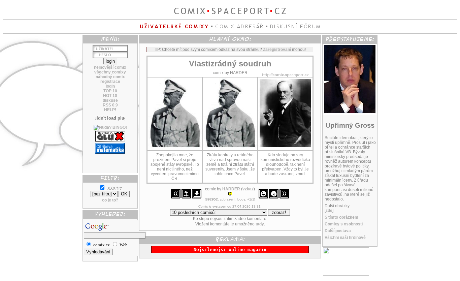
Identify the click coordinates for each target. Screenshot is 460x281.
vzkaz (248, 189)
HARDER (231, 189)
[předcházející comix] (175, 197)
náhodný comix (110, 76)
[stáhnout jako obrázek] (196, 197)
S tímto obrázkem (341, 217)
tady (260, 224)
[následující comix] (284, 197)
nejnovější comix (110, 67)
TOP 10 (110, 91)
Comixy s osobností (344, 224)
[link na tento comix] (186, 197)
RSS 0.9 (110, 105)
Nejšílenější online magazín (230, 249)
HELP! (110, 109)
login (110, 86)
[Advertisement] (110, 160)
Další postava (338, 230)
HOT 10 (110, 95)
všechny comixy (110, 72)
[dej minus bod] (273, 197)
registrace (110, 81)
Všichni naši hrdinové (345, 237)
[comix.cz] (346, 274)
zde (329, 210)
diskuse (110, 100)
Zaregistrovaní (277, 49)
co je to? (110, 200)
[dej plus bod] (263, 197)
